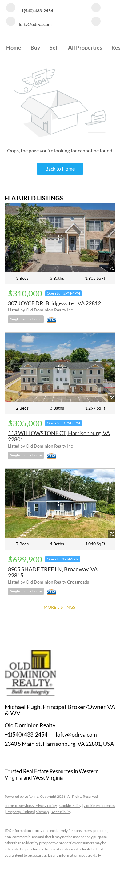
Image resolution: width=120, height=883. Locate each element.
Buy (35, 47)
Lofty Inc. (31, 796)
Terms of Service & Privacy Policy (31, 805)
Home (13, 47)
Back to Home (60, 168)
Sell (54, 47)
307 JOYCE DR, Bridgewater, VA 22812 (54, 303)
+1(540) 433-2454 (26, 734)
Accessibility (61, 811)
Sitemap (42, 811)
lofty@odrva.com (76, 734)
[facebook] (96, 8)
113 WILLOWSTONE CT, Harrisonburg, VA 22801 (59, 436)
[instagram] (96, 22)
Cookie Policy (70, 805)
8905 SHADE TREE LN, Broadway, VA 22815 (53, 572)
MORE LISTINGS (59, 607)
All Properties (85, 47)
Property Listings (20, 811)
